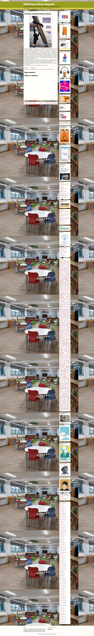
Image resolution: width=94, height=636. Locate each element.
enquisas (64, 328)
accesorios (66, 264)
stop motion (62, 400)
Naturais (63, 371)
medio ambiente (67, 363)
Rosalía (66, 395)
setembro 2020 (62, 569)
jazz (69, 348)
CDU (67, 288)
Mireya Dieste (68, 365)
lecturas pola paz (67, 353)
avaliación (64, 276)
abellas (69, 260)
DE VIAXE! (61, 185)
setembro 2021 (62, 552)
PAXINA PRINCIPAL (27, 8)
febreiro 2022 (62, 544)
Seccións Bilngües (67, 398)
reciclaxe (61, 390)
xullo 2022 (61, 536)
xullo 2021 (61, 553)
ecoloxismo (62, 322)
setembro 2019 (62, 586)
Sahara (67, 396)
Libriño (66, 355)
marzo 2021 (62, 560)
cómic (69, 293)
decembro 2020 (62, 564)
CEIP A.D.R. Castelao (63, 252)
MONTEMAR (62, 187)
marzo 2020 (62, 577)
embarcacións (64, 326)
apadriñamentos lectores (66, 271)
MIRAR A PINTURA (63, 197)
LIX (69, 357)
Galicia (69, 343)
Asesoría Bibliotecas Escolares (34, 69)
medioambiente (63, 364)
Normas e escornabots (66, 373)
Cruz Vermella (64, 302)
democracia (61, 307)
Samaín (61, 398)
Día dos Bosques (65, 319)
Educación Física (65, 325)
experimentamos (62, 335)
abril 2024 (61, 510)
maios (69, 360)
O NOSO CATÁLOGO (35, 8)
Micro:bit (65, 365)
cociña (61, 293)
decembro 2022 (62, 530)
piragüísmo (64, 382)
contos (65, 298)
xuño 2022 (61, 538)
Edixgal (66, 322)
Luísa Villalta (67, 358)
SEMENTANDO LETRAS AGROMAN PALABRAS (64, 195)
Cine (63, 292)
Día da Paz (65, 312)
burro (63, 284)
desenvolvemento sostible (65, 309)
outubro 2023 (62, 519)
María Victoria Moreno (66, 362)
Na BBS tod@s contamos (65, 370)
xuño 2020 (61, 572)
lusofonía (61, 359)
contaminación (68, 297)
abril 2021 (61, 558)
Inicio (40, 103)
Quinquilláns (68, 387)
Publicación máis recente (30, 103)
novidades (68, 374)
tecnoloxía (64, 402)
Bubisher (61, 284)
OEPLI (69, 376)
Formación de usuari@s (65, 340)
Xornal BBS (64, 409)
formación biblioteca (62, 339)
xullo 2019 (61, 589)
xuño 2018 (61, 608)
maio (66, 360)
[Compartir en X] (32, 67)
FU (62, 342)
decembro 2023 (62, 516)
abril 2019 (61, 594)
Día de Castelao (67, 315)
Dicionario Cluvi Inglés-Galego (64, 217)
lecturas (62, 352)
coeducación (64, 293)
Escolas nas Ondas (66, 332)
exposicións (61, 336)
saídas (69, 396)
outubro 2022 (62, 533)
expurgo (65, 336)
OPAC (63, 377)
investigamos (68, 346)
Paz (62, 380)
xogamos (68, 408)
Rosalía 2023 (63, 396)
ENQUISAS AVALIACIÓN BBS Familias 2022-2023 (64, 498)
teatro (69, 401)
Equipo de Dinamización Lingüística (65, 329)
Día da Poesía (65, 313)
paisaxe (69, 378)
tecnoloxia (61, 402)
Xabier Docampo (62, 407)
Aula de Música (67, 275)
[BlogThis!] (31, 67)
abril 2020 (61, 575)
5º (67, 260)
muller (65, 368)
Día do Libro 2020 (65, 317)
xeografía (68, 407)
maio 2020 (61, 574)
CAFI (56, 49)
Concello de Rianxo (67, 295)
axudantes (66, 277)
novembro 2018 (62, 602)
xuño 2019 (61, 591)
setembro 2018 (62, 605)
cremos (61, 302)
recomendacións (67, 390)
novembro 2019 (62, 583)
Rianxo (64, 393)
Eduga (69, 325)
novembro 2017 (62, 619)
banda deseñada (62, 279)
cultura (67, 302)
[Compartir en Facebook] (33, 67)
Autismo (61, 276)
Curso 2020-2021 (64, 303)
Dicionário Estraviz (63, 221)
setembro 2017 (62, 622)
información (64, 345)
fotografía (64, 341)
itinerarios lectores (63, 348)
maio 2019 (61, 592)
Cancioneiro (68, 285)
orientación (61, 378)
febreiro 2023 (62, 527)
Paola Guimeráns (64, 379)
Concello (61, 295)
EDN (69, 322)
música (64, 369)
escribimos (66, 333)
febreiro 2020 (62, 578)
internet (69, 345)
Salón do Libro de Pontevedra (65, 397)
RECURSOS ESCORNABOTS (64, 123)
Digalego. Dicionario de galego (65, 213)
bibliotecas (45, 69)
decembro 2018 (62, 600)
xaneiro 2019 (62, 599)
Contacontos (62, 297)
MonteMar (68, 367)
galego (63, 343)
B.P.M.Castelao (62, 249)
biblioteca (62, 281)
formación (52, 69)
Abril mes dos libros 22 (66, 262)
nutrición (61, 375)
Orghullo (69, 377)
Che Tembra (68, 291)
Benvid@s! (62, 166)
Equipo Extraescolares (63, 330)
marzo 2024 (62, 511)
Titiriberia (64, 403)
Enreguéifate (68, 328)
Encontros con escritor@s (65, 327)
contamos (62, 298)
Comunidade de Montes (65, 294)
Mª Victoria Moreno (67, 359)
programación (62, 385)
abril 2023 (61, 524)
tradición (61, 404)
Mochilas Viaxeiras (65, 366)
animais (65, 269)
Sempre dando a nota (65, 399)
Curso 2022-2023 (67, 304)
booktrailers (62, 283)
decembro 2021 (62, 547)
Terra (67, 402)
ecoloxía (68, 321)
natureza (66, 371)
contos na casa (67, 299)
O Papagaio (65, 375)
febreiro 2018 (62, 614)
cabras (66, 284)
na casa (68, 370)
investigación (62, 346)
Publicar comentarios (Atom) (43, 105)
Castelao (61, 288)
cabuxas (68, 284)
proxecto (66, 386)
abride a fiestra (62, 261)
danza (64, 306)
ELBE (61, 326)
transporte (61, 405)
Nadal (61, 371)
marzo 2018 (62, 613)
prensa (64, 384)
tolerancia (68, 403)
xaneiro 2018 (62, 616)
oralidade (66, 377)
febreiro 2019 (62, 597)
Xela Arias (65, 407)
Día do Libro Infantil (65, 318)
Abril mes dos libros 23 (63, 263)
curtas (66, 305)
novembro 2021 (62, 549)
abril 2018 (61, 611)
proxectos (64, 387)
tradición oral (64, 404)
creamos (62, 301)
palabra (61, 379)
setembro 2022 (62, 535)
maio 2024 (61, 508)
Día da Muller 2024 (66, 311)
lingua (65, 357)
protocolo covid (62, 386)
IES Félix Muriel (62, 255)
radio (61, 388)
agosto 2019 (62, 588)
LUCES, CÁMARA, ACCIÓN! (64, 193)
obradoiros (65, 376)
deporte (65, 307)
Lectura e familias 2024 (65, 351)
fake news (68, 336)
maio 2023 (61, 522)
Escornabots (62, 333)
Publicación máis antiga (51, 103)
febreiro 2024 (62, 513)
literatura (67, 357)
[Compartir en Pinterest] (34, 67)
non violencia (64, 372)
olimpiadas (61, 377)
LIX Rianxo (62, 358)
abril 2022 (61, 541)
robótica (63, 395)
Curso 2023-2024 (62, 305)
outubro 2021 (62, 550)
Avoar (66, 276)
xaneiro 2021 (62, 563)
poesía (68, 383)
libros (64, 356)
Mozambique (61, 368)
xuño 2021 (61, 555)
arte (66, 272)
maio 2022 (61, 539)
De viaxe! (68, 306)
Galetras (66, 343)
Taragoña (64, 401)
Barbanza (66, 279)
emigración (68, 326)
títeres (61, 403)
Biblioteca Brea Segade (39, 4)
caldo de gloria (64, 285)
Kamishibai (66, 349)
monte (65, 367)
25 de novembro (63, 260)
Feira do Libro (62, 338)
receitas (69, 389)
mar (67, 361)
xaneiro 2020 (62, 580)
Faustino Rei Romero (67, 337)
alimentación (62, 265)
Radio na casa (65, 389)
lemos (61, 354)
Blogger (54, 633)
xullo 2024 (61, 505)
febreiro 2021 (62, 561)
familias (62, 337)
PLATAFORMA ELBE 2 (49, 8)
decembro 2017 (62, 617)
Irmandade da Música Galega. (65, 347)
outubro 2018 (62, 603)
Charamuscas (64, 291)
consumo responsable (65, 296)
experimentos (68, 335)
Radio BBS (42, 8)
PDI (69, 380)
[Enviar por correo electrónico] (30, 67)
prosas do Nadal (67, 385)
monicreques (62, 367)
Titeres (69, 402)
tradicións (68, 404)
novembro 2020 (62, 566)
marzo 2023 (62, 525)
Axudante (62, 277)
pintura (61, 382)
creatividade (68, 301)
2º (66, 260)
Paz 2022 (65, 380)
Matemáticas (61, 363)
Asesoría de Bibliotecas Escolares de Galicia (44, 49)
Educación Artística (62, 323)
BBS (41, 69)
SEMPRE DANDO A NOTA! (64, 184)
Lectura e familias (67, 350)
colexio (67, 293)
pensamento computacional (63, 381)
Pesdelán (68, 381)
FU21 (64, 342)
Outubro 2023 (65, 378)
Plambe (69, 382)
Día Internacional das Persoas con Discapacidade (65, 320)
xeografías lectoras (63, 408)
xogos (61, 409)
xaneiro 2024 (62, 514)
